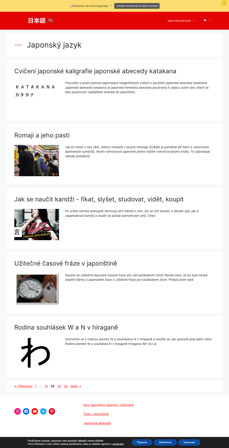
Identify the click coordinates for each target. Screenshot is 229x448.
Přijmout (142, 442)
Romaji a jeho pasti (42, 135)
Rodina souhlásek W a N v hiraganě (66, 327)
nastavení (118, 444)
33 (59, 386)
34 (66, 386)
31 (46, 386)
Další (75, 386)
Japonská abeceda (179, 20)
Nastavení (189, 442)
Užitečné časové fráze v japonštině (65, 263)
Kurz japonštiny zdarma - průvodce (109, 405)
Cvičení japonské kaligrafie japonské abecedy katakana (95, 71)
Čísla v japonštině (96, 414)
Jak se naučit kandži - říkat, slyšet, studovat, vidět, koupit (99, 199)
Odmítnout (165, 442)
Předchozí (23, 386)
